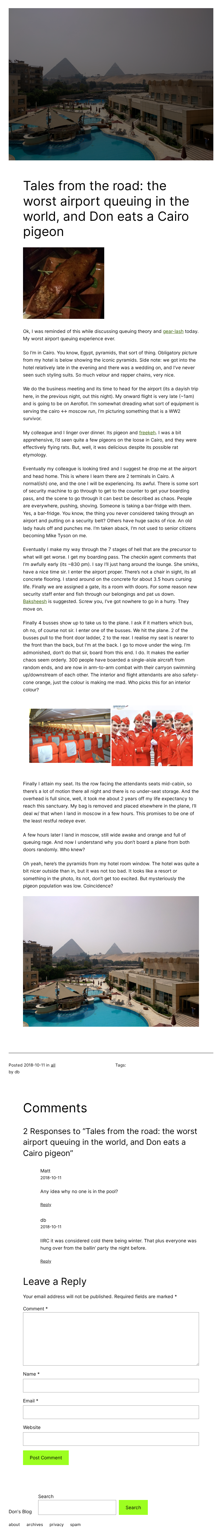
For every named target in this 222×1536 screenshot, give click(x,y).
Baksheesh (35, 601)
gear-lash (173, 331)
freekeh (147, 432)
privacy (57, 1524)
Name (31, 1374)
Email (30, 1401)
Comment (35, 1308)
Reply (45, 1204)
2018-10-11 (50, 1177)
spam (75, 1524)
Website (32, 1427)
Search (46, 1496)
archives (35, 1524)
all (53, 1065)
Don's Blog (20, 1511)
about (14, 1524)
